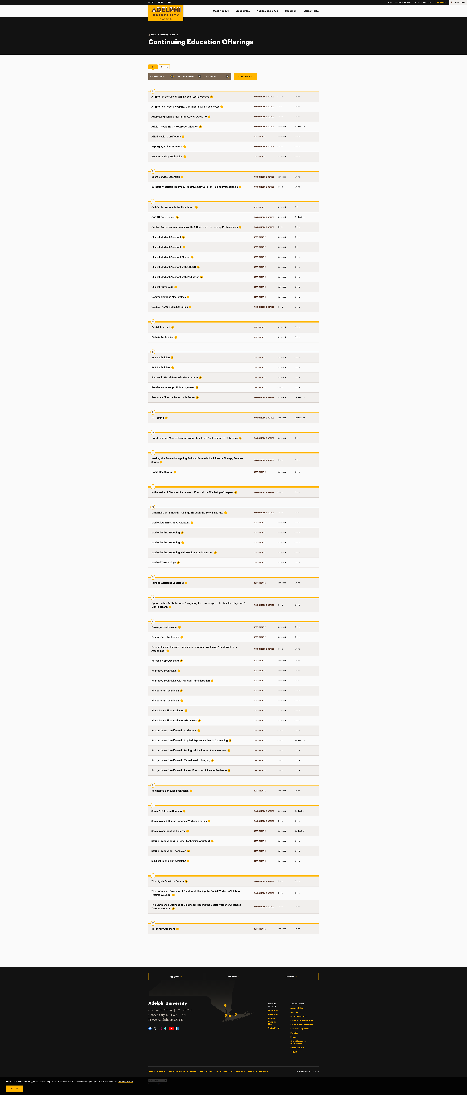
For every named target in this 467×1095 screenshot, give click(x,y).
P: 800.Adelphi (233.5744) (165, 1019)
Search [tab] (164, 67)
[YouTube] (171, 1028)
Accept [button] (14, 1089)
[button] (441, 2)
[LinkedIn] (177, 1028)
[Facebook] (150, 1028)
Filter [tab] (153, 67)
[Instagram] (160, 1028)
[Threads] (155, 1028)
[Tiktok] (165, 1028)
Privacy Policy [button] (125, 1081)
